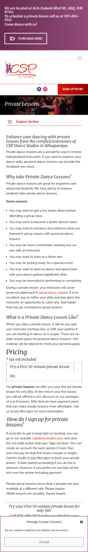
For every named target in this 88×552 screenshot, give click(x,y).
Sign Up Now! (72, 89)
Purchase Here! (30, 38)
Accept (44, 542)
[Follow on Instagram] (45, 89)
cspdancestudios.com (47, 438)
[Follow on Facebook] (39, 89)
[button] (81, 522)
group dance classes (53, 292)
